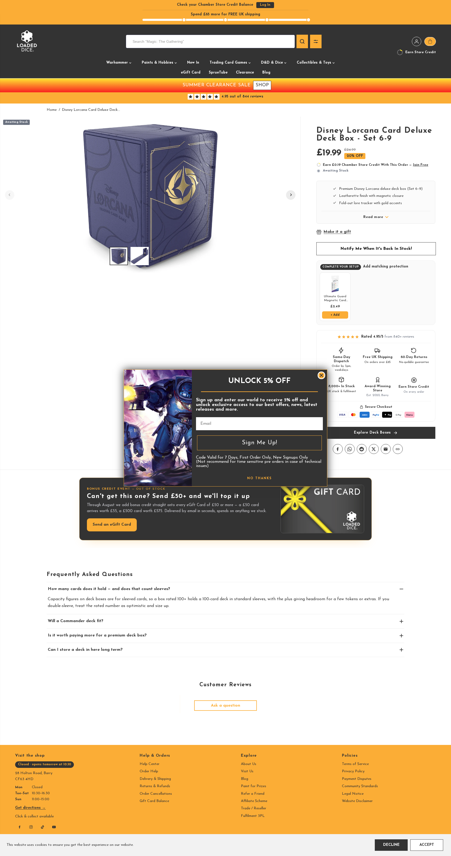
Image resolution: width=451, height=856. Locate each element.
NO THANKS (259, 478)
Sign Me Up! (259, 443)
